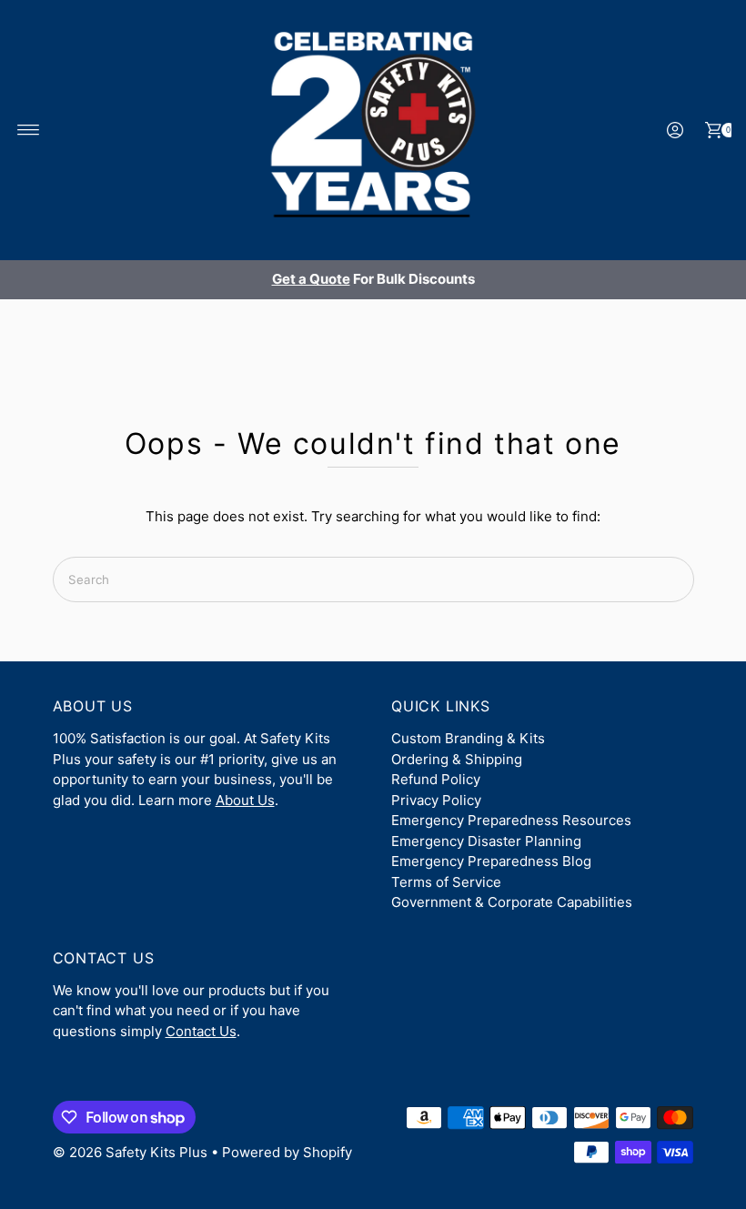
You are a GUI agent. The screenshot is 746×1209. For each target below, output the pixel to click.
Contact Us (201, 1031)
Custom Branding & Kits (468, 738)
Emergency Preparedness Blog (491, 861)
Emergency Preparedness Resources (511, 820)
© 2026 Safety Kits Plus (130, 1152)
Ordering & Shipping (456, 759)
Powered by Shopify (287, 1152)
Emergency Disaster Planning (486, 841)
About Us (245, 800)
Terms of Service (446, 882)
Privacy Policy (436, 800)
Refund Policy (435, 779)
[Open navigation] (29, 130)
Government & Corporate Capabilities (511, 902)
